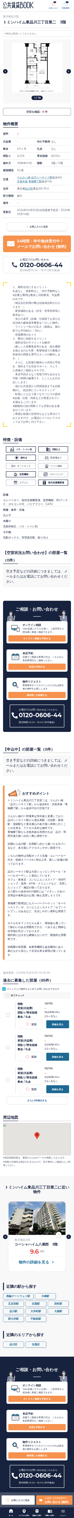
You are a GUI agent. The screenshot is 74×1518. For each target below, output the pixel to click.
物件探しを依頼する (37, 695)
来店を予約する (37, 666)
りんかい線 (23, 177)
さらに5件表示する (37, 1100)
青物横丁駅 (35, 181)
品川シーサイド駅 (41, 177)
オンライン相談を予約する (37, 638)
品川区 (29, 188)
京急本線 (22, 181)
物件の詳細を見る (34, 1262)
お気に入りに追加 (39, 226)
